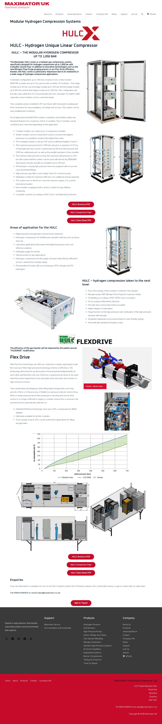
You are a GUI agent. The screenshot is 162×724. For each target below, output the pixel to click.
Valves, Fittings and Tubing (95, 635)
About (15, 680)
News (114, 14)
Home (7, 680)
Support (124, 14)
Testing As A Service (92, 659)
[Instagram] (18, 639)
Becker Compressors (93, 656)
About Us (48, 14)
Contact (88, 14)
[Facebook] (24, 639)
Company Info (102, 14)
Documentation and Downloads (57, 628)
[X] (6, 639)
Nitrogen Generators (92, 642)
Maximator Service (52, 624)
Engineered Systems (92, 652)
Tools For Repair (90, 663)
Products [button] (24, 680)
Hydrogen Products (92, 624)
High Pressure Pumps (93, 631)
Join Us (134, 14)
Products (59, 14)
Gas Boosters (89, 628)
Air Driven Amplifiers (92, 649)
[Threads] (30, 639)
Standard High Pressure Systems (98, 645)
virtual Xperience (74, 14)
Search (126, 652)
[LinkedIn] (12, 639)
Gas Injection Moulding (93, 638)
